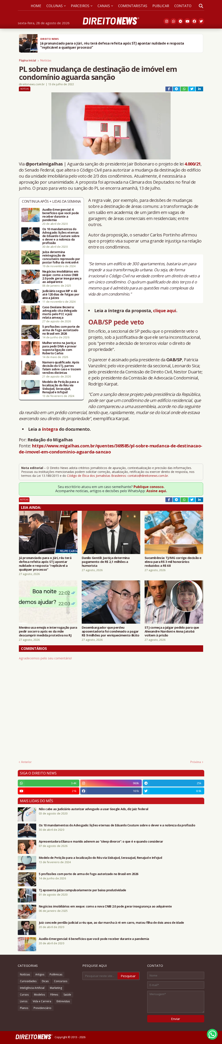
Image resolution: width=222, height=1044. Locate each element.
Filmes (54, 994)
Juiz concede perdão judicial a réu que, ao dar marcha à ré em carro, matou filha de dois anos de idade (111, 922)
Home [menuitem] (36, 5)
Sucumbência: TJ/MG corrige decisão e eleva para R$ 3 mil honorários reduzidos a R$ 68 (173, 561)
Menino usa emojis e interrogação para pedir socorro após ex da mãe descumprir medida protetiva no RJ (48, 631)
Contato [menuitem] (182, 5)
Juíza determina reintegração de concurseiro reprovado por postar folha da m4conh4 (61, 257)
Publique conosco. (149, 486)
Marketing (56, 988)
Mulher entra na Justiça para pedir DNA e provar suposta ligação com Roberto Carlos (59, 348)
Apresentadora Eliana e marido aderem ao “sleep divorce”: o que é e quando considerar (101, 841)
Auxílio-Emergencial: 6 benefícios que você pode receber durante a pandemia (60, 215)
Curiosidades (28, 981)
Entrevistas (63, 1001)
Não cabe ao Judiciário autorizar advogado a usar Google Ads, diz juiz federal (93, 809)
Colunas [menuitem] (54, 5)
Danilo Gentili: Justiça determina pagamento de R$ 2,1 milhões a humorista (105, 561)
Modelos (39, 994)
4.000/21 (192, 164)
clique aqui (164, 310)
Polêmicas (56, 974)
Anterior (26, 762)
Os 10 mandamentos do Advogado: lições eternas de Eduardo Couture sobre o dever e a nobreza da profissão (60, 236)
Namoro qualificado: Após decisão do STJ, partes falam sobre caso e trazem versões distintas (61, 367)
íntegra (50, 429)
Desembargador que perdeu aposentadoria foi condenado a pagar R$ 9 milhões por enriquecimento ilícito (110, 631)
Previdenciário (42, 1008)
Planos (24, 1008)
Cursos (24, 994)
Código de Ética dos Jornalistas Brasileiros (96, 476)
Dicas (45, 981)
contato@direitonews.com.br (147, 476)
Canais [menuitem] (104, 5)
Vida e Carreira (42, 1001)
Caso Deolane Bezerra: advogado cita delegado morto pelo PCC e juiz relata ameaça (59, 312)
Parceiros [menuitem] (80, 5)
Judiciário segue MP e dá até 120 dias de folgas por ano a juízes (60, 294)
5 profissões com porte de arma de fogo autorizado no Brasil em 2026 (61, 330)
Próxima (195, 762)
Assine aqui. (156, 490)
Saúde (67, 994)
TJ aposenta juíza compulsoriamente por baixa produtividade (82, 890)
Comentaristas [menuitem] (132, 5)
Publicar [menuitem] (160, 5)
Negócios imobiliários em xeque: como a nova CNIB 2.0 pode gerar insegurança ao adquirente (61, 277)
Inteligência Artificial (32, 988)
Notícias (45, 60)
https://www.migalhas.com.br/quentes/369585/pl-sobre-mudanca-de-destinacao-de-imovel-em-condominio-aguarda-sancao (110, 449)
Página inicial (27, 60)
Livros (23, 1001)
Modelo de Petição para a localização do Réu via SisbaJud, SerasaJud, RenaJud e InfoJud (60, 387)
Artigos (39, 974)
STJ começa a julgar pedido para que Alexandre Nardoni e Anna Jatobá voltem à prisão (172, 631)
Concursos (60, 981)
